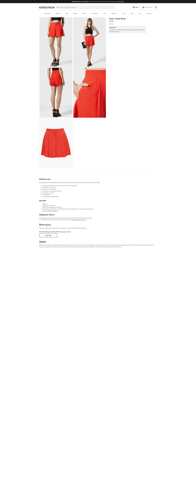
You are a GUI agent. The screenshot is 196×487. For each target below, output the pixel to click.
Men (67, 13)
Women (58, 13)
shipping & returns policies (79, 219)
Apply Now (121, 1)
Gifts (132, 13)
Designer (113, 13)
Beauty (75, 13)
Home (123, 13)
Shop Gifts (48, 235)
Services (149, 13)
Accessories (95, 13)
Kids (105, 13)
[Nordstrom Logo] (46, 7)
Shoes (84, 13)
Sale (140, 13)
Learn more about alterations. (50, 210)
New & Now (47, 13)
